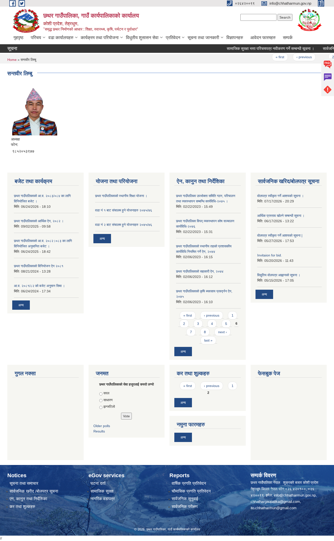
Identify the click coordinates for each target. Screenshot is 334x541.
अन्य (21, 305)
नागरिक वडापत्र (102, 499)
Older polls (101, 426)
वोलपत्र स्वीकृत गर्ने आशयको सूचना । (280, 196)
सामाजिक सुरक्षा (101, 491)
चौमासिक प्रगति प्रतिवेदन (191, 491)
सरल (106, 393)
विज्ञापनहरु (234, 37)
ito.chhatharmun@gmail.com (274, 508)
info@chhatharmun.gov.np (295, 495)
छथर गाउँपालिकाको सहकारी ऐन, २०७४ (199, 271)
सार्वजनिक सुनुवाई (185, 499)
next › (222, 332)
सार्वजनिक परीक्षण (185, 506)
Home (12, 60)
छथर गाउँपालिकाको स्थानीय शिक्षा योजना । (121, 196)
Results (99, 431)
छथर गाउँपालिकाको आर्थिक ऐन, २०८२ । (39, 221)
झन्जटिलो (109, 407)
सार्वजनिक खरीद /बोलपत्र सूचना (34, 491)
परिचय (36, 37)
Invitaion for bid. (269, 255)
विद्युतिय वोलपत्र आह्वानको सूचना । (278, 275)
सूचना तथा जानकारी (203, 37)
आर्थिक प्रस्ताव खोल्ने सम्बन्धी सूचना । (280, 216)
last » (208, 340)
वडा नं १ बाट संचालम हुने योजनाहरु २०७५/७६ (123, 210)
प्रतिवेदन (173, 37)
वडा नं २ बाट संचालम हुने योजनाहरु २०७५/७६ (123, 225)
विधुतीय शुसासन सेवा (142, 37)
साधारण (108, 400)
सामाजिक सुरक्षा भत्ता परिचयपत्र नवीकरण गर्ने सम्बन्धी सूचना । (262, 48)
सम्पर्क (287, 37)
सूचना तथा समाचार (24, 483)
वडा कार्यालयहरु (60, 37)
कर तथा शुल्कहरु (22, 506)
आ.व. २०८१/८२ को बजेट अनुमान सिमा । (39, 286)
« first (271, 57)
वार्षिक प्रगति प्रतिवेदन (189, 483)
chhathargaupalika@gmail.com (275, 501)
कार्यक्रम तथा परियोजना (100, 37)
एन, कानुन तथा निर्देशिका (28, 499)
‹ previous (295, 57)
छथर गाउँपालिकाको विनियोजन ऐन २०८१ (38, 266)
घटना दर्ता (98, 483)
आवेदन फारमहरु (263, 37)
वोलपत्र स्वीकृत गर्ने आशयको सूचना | (279, 235)
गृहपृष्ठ (18, 37)
